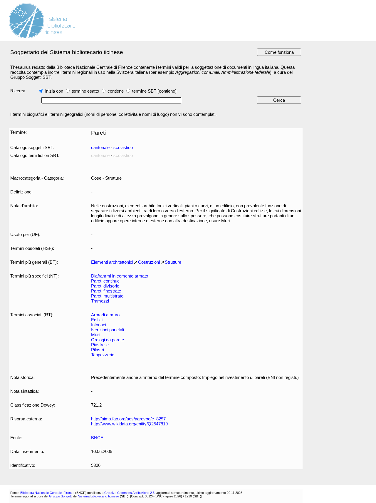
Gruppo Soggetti (60, 496)
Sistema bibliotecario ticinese (98, 496)
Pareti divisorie (105, 285)
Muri (95, 334)
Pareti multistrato (107, 295)
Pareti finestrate (106, 290)
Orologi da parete (107, 339)
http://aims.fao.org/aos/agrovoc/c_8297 (128, 418)
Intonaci (98, 324)
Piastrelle (100, 344)
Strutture (173, 262)
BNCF (97, 437)
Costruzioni (149, 262)
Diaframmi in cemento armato (119, 275)
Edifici (97, 319)
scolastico (123, 147)
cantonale (100, 147)
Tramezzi (100, 300)
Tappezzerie (102, 354)
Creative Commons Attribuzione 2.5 (129, 492)
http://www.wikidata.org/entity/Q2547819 (129, 423)
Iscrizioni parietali (107, 329)
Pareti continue (105, 280)
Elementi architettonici (112, 262)
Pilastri (97, 349)
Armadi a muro (105, 314)
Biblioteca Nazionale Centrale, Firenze (47, 492)
